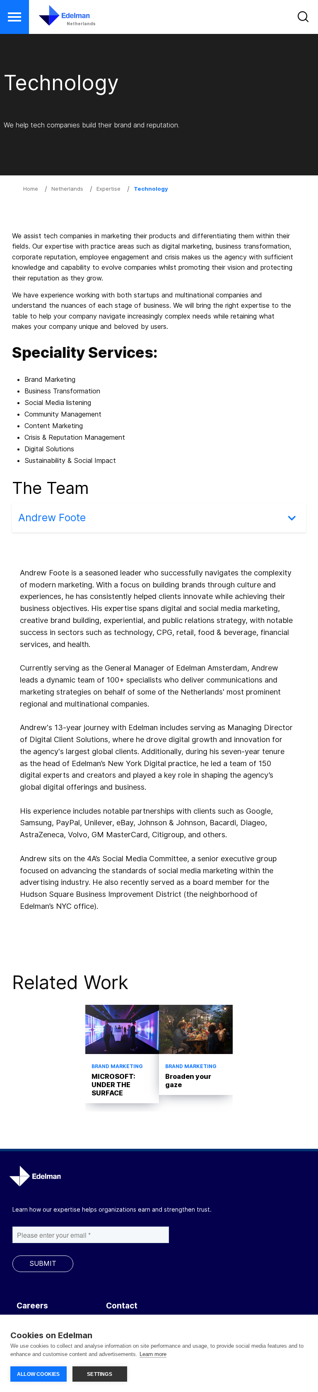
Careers (32, 1306)
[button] (14, 17)
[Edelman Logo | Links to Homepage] (52, 19)
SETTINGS (99, 1374)
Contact (121, 1306)
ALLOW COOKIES (38, 1374)
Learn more (153, 1354)
